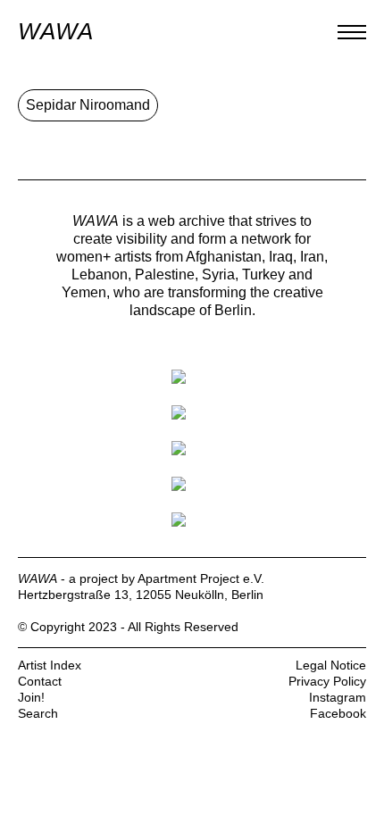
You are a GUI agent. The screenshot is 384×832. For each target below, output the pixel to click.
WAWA (55, 31)
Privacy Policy (327, 681)
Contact (40, 681)
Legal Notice (331, 665)
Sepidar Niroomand (88, 104)
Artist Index (49, 665)
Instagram (337, 697)
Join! (31, 697)
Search (38, 713)
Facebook (338, 713)
